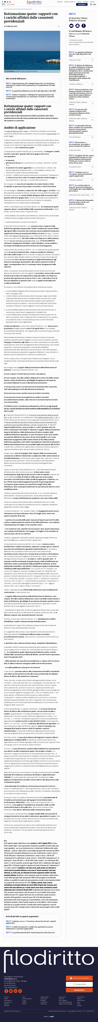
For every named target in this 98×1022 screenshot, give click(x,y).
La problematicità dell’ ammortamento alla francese (33, 933)
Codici (78, 1002)
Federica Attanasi (77, 20)
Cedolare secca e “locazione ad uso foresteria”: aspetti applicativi (31, 922)
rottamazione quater (76, 40)
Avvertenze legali (45, 997)
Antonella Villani (76, 167)
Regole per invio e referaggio (65, 1004)
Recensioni (61, 998)
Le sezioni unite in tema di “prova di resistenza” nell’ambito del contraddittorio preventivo (81, 188)
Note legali (43, 1000)
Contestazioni (44, 998)
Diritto (72, 13)
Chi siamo (6, 997)
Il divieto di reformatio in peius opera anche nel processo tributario (81, 202)
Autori (23, 997)
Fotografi (24, 1002)
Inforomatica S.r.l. (8, 1000)
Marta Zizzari (85, 195)
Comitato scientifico (27, 998)
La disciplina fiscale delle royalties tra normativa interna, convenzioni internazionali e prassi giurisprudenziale (80, 129)
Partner (24, 1004)
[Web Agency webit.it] (51, 1016)
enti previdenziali (87, 42)
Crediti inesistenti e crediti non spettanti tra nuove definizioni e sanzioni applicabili (29, 928)
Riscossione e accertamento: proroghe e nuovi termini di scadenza (79, 144)
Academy (79, 998)
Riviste (78, 1004)
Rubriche (79, 1005)
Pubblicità (6, 1005)
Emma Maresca (75, 137)
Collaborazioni (62, 997)
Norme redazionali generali (65, 1002)
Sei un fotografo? (63, 1000)
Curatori (24, 1000)
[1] (5, 843)
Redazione (6, 1004)
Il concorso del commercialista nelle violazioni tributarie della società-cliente (79, 112)
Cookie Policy (44, 1004)
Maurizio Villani (79, 18)
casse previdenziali (75, 42)
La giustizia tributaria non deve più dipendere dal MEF (34, 91)
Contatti (6, 998)
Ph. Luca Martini (9, 71)
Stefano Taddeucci (77, 84)
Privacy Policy (44, 1002)
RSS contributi (81, 997)
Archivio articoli (81, 1000)
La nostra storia (7, 1002)
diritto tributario (74, 44)
